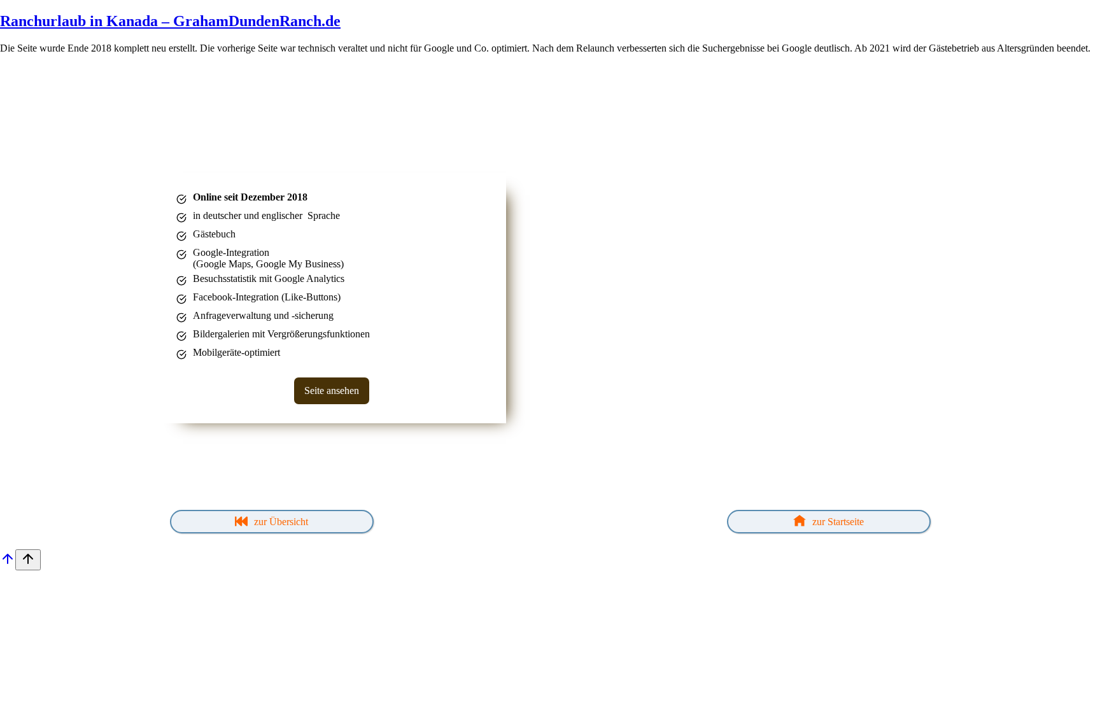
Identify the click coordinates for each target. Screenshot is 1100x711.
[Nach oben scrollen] (7, 563)
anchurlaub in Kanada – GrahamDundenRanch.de (176, 21)
